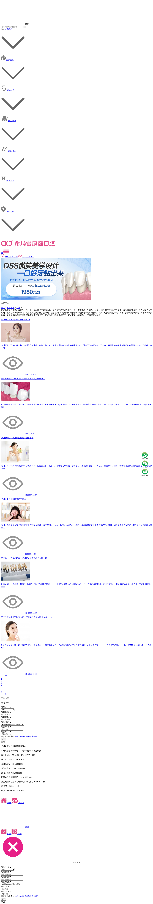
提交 (3, 739)
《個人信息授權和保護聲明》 (26, 736)
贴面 (18, 308)
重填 (3, 742)
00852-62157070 (11, 257)
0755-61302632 (28, 257)
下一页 (4, 694)
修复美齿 (10, 308)
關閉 (27, 24)
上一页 (4, 676)
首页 (3, 308)
